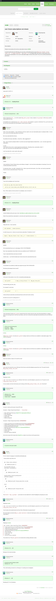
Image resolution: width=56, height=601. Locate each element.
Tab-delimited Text (36, 593)
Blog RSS (53, 598)
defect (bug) (16, 25)
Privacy (9, 598)
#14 (52, 320)
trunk (39, 38)
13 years (7, 88)
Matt (50, 598)
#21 (52, 439)
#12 (52, 272)
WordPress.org (37, 598)
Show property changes (16, 76)
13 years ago (47, 24)
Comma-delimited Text (27, 593)
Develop (38, 4)
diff (19, 153)
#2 (52, 95)
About (25, 4)
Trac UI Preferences (28, 591)
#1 (52, 86)
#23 (47, 498)
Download (51, 4)
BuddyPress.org (46, 598)
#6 (52, 176)
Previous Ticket (25, 16)
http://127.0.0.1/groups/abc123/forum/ (23, 412)
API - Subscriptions (19, 38)
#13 (52, 303)
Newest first (12, 75)
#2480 (6, 25)
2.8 (39, 36)
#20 (46, 402)
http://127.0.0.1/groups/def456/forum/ (23, 427)
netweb (9, 522)
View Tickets (19, 13)
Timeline (12, 13)
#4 (52, 127)
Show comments (8, 76)
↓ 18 (50, 362)
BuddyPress (20, 435)
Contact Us (5, 598)
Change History (8, 82)
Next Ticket (32, 16)
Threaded (17, 75)
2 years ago (49, 25)
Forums (46, 4)
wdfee (16, 32)
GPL (2, 598)
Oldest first (7, 75)
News (29, 4)
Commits (6, 61)
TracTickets (42, 587)
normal (16, 36)
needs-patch (40, 40)
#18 (47, 372)
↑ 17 (52, 372)
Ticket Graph (42, 13)
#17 (44, 362)
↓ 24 (52, 402)
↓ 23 (52, 362)
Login (55, 0)
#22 (52, 451)
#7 (52, 196)
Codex (33, 4)
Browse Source (34, 13)
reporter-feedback (41, 42)
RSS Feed (20, 593)
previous (17, 153)
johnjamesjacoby (41, 32)
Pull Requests (7, 65)
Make (42, 4)
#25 (52, 541)
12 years (7, 557)
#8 (52, 208)
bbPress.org (7, 4)
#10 (52, 240)
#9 (52, 220)
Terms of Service (13, 598)
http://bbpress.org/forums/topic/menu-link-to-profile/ (29, 213)
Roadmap (26, 13)
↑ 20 (52, 518)
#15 (52, 341)
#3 (52, 107)
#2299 (29, 49)
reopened (11, 25)
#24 (47, 518)
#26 (52, 556)
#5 (52, 156)
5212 (5, 345)
